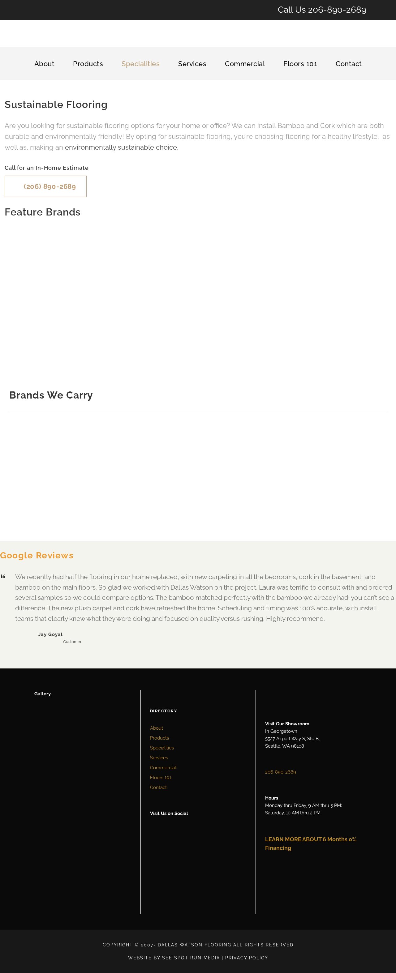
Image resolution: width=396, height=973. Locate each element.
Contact (349, 64)
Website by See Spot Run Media (174, 957)
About (44, 64)
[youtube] (168, 845)
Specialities (141, 64)
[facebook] (155, 845)
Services (192, 64)
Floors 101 (300, 64)
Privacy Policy (246, 957)
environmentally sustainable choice (121, 147)
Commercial (245, 64)
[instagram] (182, 845)
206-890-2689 (337, 10)
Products (88, 64)
